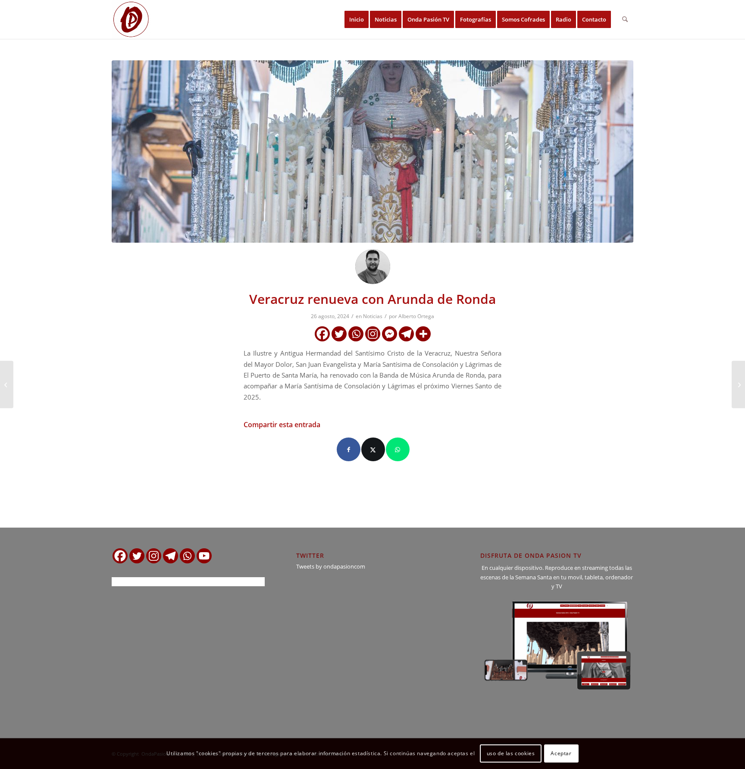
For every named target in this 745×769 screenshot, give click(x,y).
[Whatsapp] (355, 333)
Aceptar (561, 753)
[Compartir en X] (373, 449)
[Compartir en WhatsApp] (398, 449)
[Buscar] (625, 19)
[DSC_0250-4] (372, 151)
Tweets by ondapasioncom (330, 566)
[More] (423, 333)
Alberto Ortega (416, 316)
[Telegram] (406, 333)
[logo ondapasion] (131, 19)
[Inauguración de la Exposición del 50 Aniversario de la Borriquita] (6, 384)
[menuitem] (356, 19)
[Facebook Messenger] (389, 333)
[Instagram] (372, 333)
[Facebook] (322, 333)
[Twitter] (339, 333)
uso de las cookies (511, 753)
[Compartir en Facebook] (348, 449)
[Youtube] (204, 555)
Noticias (372, 316)
